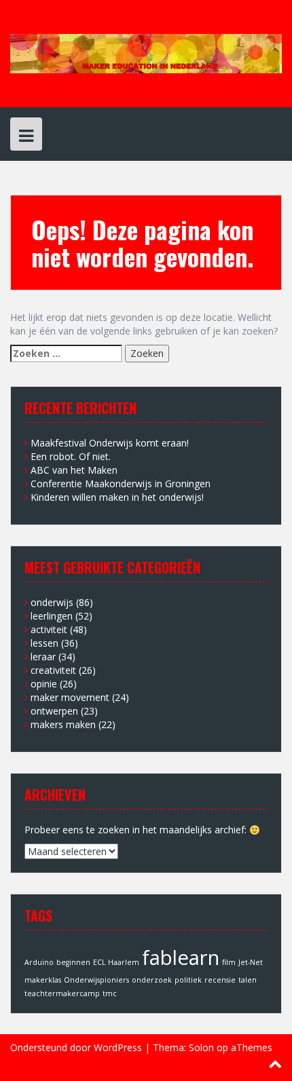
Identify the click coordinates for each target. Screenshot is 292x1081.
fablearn (180, 957)
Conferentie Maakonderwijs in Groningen (121, 483)
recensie (220, 980)
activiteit (49, 629)
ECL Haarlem (116, 962)
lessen (44, 643)
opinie (44, 683)
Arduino (39, 962)
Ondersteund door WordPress (76, 1047)
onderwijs (52, 602)
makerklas (42, 980)
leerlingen (52, 615)
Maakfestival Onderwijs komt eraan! (110, 442)
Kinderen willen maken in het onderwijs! (117, 497)
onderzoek (152, 980)
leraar (43, 656)
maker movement (70, 697)
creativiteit (53, 670)
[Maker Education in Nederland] (146, 52)
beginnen (73, 962)
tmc (110, 993)
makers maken (63, 724)
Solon (201, 1047)
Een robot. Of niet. (71, 456)
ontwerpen (54, 710)
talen (247, 980)
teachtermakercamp (62, 993)
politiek (188, 980)
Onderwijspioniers (96, 980)
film (229, 962)
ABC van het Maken (74, 469)
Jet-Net (250, 962)
